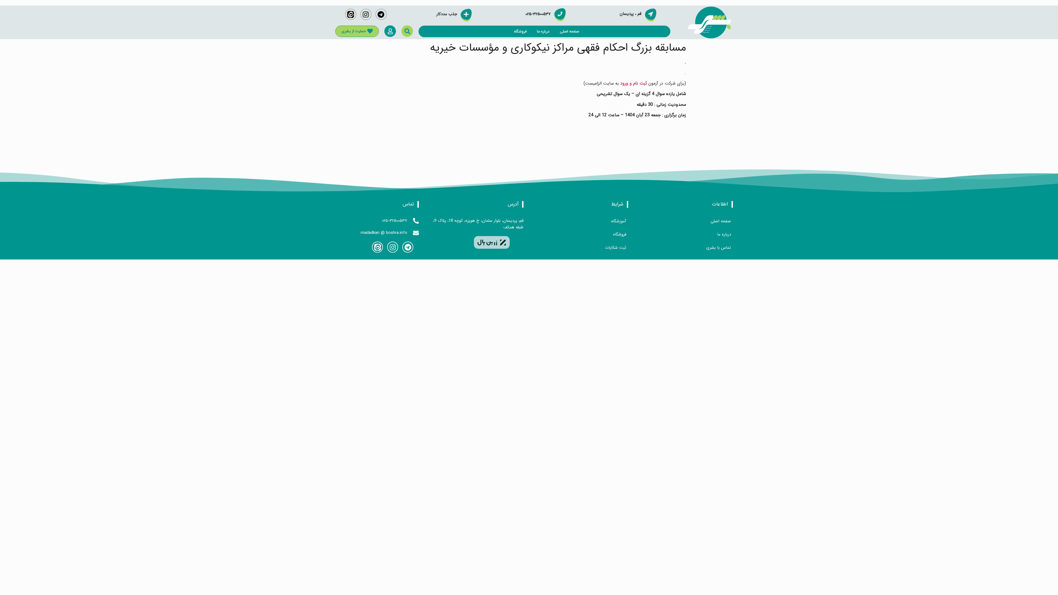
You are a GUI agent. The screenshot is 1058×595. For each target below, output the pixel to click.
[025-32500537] (416, 221)
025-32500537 (394, 220)
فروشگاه (520, 31)
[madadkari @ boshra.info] (416, 233)
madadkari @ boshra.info (384, 232)
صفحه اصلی (569, 31)
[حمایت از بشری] (370, 31)
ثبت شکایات (615, 247)
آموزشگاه (618, 221)
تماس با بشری (718, 247)
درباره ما (543, 31)
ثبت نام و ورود (633, 83)
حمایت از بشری (353, 31)
